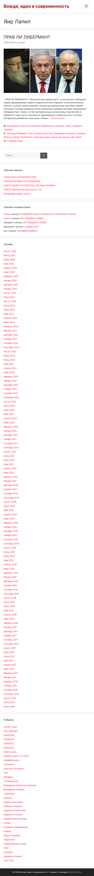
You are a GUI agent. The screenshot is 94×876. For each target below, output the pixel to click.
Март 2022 (9, 422)
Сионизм (8, 129)
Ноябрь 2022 (10, 389)
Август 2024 (10, 301)
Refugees (8, 777)
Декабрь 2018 (11, 581)
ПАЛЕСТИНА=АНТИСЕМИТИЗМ (20, 177)
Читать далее (58, 118)
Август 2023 (10, 351)
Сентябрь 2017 (11, 644)
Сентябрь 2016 (11, 694)
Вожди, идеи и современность (36, 6)
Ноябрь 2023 (10, 339)
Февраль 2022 (11, 426)
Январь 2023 (10, 381)
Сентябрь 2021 (11, 447)
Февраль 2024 (11, 326)
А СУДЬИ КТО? (31, 226)
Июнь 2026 (9, 259)
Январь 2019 (10, 577)
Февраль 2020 (11, 523)
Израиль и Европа (13, 806)
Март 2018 (9, 619)
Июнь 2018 (9, 606)
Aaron (7, 214)
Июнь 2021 (9, 460)
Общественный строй (15, 844)
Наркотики (9, 839)
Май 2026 (9, 264)
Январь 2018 (10, 627)
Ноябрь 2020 (10, 489)
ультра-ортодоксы (60, 137)
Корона (7, 831)
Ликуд (16, 137)
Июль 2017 (9, 652)
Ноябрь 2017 (10, 635)
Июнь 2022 (9, 410)
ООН (6, 848)
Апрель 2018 (10, 614)
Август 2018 (10, 598)
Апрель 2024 (10, 318)
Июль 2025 (9, 297)
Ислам (7, 823)
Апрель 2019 (10, 564)
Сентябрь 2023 (11, 347)
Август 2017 (10, 648)
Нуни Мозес (26, 137)
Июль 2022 (9, 406)
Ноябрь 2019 (10, 535)
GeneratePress (74, 872)
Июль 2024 (9, 305)
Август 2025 (10, 293)
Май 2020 (9, 510)
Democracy (9, 735)
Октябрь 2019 (11, 539)
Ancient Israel (10, 727)
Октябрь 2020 (11, 493)
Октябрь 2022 (11, 393)
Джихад (8, 798)
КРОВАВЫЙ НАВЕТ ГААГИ (17, 194)
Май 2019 (8, 560)
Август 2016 (10, 698)
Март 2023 (9, 372)
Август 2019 (10, 548)
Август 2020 (10, 502)
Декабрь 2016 (11, 681)
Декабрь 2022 (11, 385)
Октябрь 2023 (11, 343)
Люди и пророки (73, 126)
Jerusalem (9, 764)
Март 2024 (9, 322)
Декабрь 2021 (11, 435)
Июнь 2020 (9, 506)
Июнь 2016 (9, 706)
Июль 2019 (9, 552)
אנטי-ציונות (9, 860)
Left (6, 773)
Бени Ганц (48, 133)
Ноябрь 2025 (10, 289)
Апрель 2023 (10, 368)
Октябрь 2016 (11, 690)
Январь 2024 (10, 330)
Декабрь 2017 (11, 631)
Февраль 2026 (11, 276)
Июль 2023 (9, 355)
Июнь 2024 (9, 310)
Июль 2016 (9, 702)
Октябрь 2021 (11, 443)
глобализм (9, 793)
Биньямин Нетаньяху (65, 133)
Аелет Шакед (34, 133)
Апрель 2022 (10, 418)
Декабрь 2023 (11, 335)
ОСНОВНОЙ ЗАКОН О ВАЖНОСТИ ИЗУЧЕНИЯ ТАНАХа (47, 214)
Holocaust (9, 748)
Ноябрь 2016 (10, 685)
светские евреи (42, 137)
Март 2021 (9, 472)
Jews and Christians (14, 768)
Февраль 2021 (11, 477)
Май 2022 (9, 414)
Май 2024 (9, 314)
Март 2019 (9, 568)
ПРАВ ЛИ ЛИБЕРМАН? (27, 37)
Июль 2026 (9, 255)
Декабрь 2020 (11, 485)
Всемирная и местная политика (23, 126)
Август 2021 (10, 452)
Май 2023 (9, 364)
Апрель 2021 (10, 468)
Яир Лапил (76, 137)
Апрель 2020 (10, 514)
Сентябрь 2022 (11, 397)
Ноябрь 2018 (10, 585)
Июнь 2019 (9, 556)
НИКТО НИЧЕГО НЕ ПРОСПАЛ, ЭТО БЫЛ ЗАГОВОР (29, 185)
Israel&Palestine (11, 760)
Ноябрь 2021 (10, 439)
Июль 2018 (9, 602)
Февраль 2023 (11, 376)
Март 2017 (9, 669)
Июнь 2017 (9, 656)
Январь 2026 (10, 280)
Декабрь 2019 (11, 531)
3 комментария (15, 141)
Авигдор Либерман (17, 133)
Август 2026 (10, 251)
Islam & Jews (10, 752)
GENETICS (9, 743)
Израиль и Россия (13, 814)
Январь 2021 (10, 481)
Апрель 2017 (10, 665)
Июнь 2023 (9, 360)
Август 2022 (10, 401)
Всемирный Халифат (14, 789)
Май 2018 (8, 610)
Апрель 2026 (10, 268)
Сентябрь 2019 (11, 543)
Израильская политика (52, 126)
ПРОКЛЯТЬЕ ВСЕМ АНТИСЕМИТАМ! (22, 181)
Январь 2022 (10, 431)
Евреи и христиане (13, 802)
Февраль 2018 (11, 623)
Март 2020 (9, 518)
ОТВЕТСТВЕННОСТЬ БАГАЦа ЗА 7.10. (23, 189)
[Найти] (43, 155)
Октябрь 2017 (11, 640)
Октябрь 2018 (11, 589)
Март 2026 (9, 272)
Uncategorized (11, 781)
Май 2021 (8, 464)
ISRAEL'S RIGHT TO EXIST (16, 756)
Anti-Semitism (11, 731)
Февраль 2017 (11, 673)
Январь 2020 (10, 527)
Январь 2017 (10, 677)
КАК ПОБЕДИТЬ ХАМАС (31, 218)
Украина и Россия (13, 856)
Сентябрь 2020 (11, 497)
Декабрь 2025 (11, 284)
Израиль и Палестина (15, 810)
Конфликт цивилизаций (16, 827)
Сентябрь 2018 (11, 594)
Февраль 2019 (11, 573)
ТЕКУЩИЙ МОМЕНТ (27, 231)
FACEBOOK (9, 739)
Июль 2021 (9, 456)
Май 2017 (8, 660)
